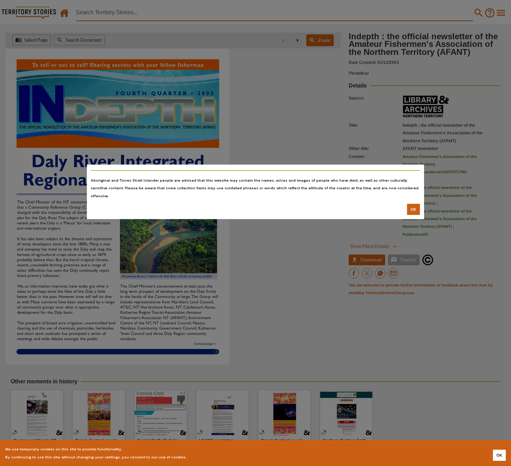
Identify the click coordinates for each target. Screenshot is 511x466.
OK (413, 209)
